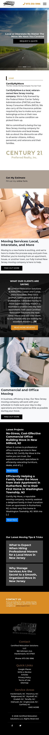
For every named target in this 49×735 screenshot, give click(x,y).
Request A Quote (29, 41)
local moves (33, 131)
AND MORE (33, 707)
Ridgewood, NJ (18, 696)
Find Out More (11, 268)
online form (22, 181)
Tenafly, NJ (30, 699)
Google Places (24, 669)
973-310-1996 (32, 3)
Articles (24, 675)
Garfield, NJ (24, 704)
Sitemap (24, 683)
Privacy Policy (24, 677)
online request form (23, 606)
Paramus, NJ (32, 694)
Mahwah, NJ (16, 702)
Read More (12, 471)
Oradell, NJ (18, 699)
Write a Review (24, 672)
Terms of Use (24, 680)
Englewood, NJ (30, 702)
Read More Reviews (24, 327)
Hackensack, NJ (17, 694)
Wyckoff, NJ (31, 696)
